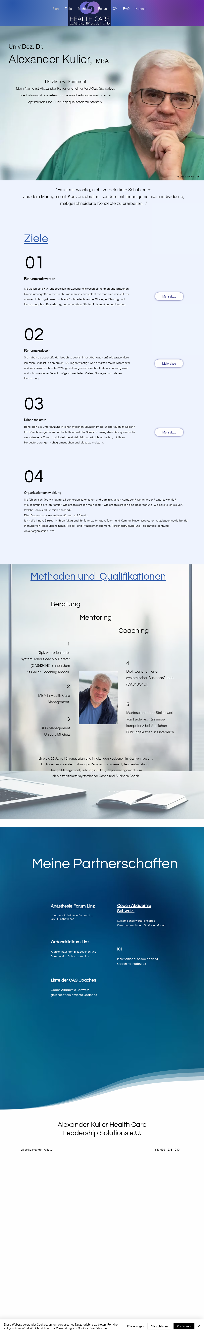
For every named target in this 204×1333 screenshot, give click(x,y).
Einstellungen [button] (135, 1326)
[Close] (199, 1326)
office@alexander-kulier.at (37, 1149)
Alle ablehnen (159, 1326)
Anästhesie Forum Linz (73, 906)
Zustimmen (184, 1326)
